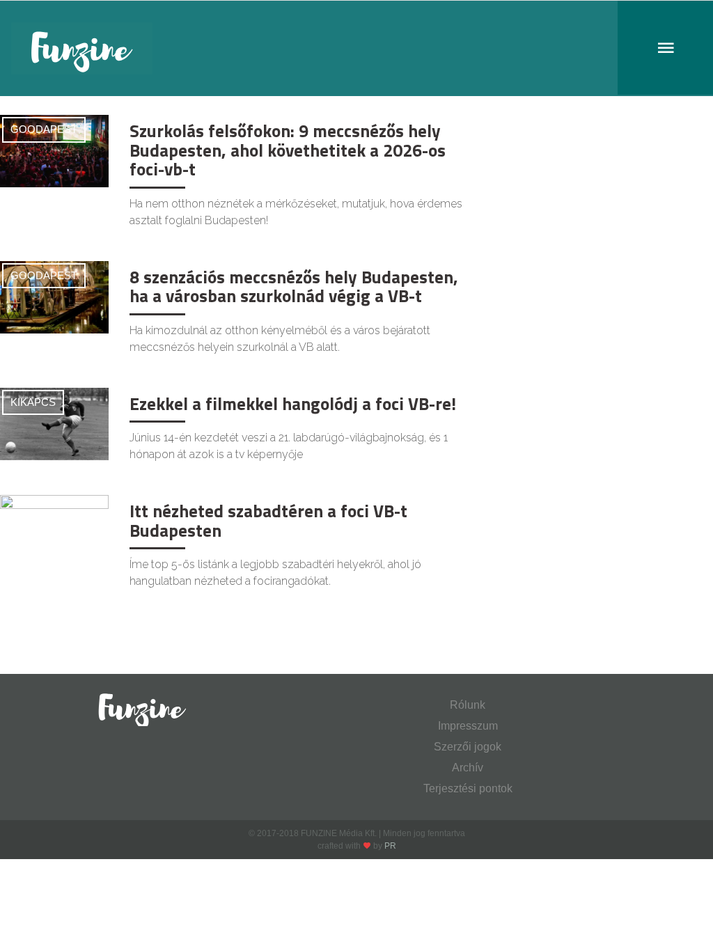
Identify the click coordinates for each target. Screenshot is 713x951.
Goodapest (43, 129)
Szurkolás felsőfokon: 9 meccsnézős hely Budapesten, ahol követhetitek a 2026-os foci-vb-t (288, 150)
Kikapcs (33, 402)
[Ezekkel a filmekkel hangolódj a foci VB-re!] (54, 423)
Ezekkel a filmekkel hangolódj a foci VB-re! (293, 404)
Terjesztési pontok (467, 788)
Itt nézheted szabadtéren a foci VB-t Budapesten (268, 521)
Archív (467, 767)
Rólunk (467, 705)
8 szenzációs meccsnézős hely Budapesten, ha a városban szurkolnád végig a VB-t (294, 287)
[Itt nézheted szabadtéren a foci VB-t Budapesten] (54, 530)
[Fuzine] (356, 48)
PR (390, 846)
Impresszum (468, 726)
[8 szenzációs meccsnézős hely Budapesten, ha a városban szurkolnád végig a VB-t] (54, 296)
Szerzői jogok (467, 747)
